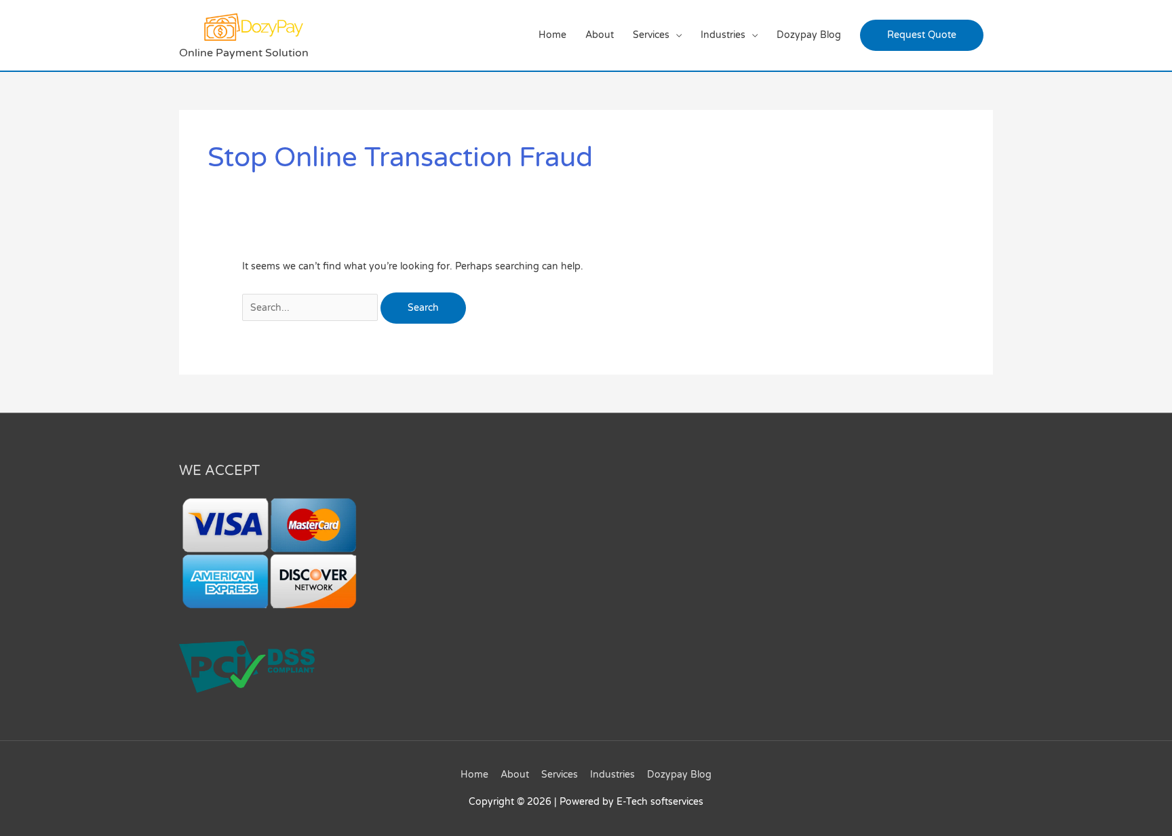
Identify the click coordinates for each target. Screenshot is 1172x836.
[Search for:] (311, 308)
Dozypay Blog (809, 35)
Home (552, 35)
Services (651, 35)
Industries (723, 35)
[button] (921, 35)
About (599, 35)
